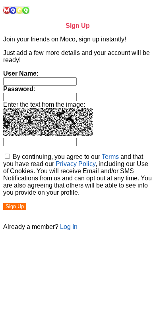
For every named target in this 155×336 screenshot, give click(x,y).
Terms (110, 156)
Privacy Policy (75, 163)
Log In (69, 226)
